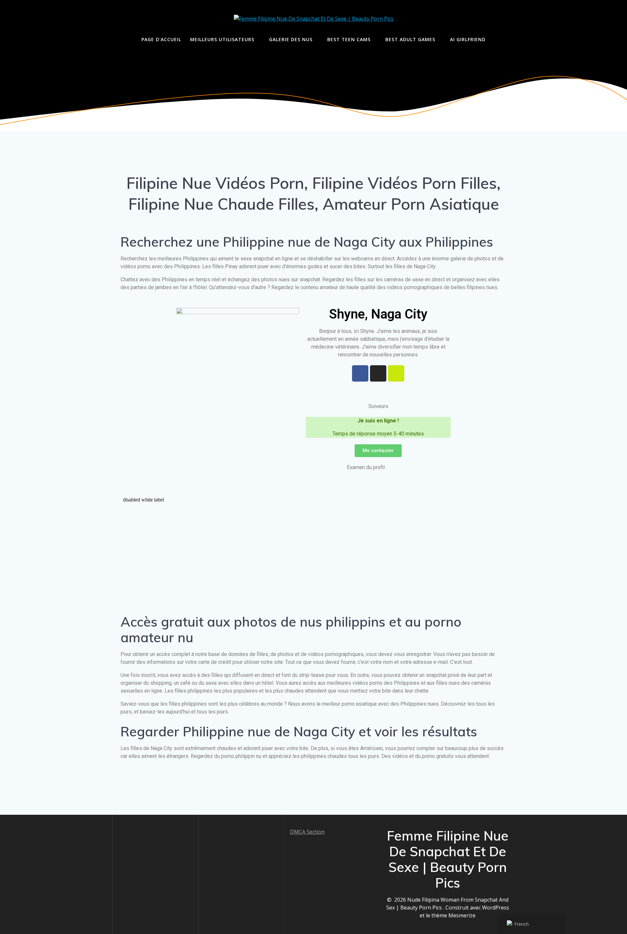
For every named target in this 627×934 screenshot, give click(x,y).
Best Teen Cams (349, 39)
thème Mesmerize (453, 915)
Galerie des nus (291, 39)
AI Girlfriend (468, 39)
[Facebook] (360, 373)
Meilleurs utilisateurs (222, 39)
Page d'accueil (161, 39)
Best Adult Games (410, 39)
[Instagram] (378, 373)
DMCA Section (307, 831)
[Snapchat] (396, 373)
